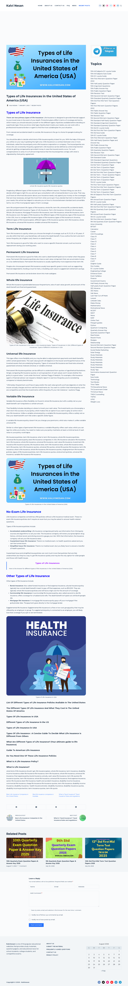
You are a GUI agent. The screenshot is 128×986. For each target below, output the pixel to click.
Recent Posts (84, 5)
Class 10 (94, 236)
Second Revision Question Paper (103, 347)
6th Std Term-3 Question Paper (102, 180)
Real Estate (95, 335)
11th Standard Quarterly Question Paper (106, 125)
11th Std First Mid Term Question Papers (106, 130)
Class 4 (93, 246)
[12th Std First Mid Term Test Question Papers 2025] (103, 848)
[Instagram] (107, 5)
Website (81, 887)
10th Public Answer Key (99, 88)
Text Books (95, 382)
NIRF (92, 318)
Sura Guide (95, 377)
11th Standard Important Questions (104, 123)
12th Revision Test (97, 153)
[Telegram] (110, 5)
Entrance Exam (96, 273)
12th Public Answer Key (99, 145)
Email (56, 887)
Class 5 (93, 249)
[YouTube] (114, 5)
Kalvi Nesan (14, 5)
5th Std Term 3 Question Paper (102, 170)
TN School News (97, 392)
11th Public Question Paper (101, 113)
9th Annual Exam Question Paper (103, 214)
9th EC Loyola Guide (98, 217)
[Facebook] (100, 5)
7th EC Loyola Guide (98, 182)
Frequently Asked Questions (58, 949)
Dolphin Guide (96, 264)
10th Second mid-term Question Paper (105, 96)
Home (40, 5)
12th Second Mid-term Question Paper (105, 155)
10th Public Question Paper (101, 91)
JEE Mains (94, 291)
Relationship (95, 343)
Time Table (95, 384)
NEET (93, 313)
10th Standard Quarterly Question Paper (106, 98)
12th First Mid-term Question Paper (104, 138)
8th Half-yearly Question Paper (102, 204)
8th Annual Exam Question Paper (103, 199)
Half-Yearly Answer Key (99, 283)
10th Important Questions (100, 86)
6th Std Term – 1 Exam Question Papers (106, 175)
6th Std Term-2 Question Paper (102, 177)
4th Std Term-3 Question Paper (102, 167)
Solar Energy (95, 352)
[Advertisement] (64, 25)
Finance (93, 278)
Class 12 (94, 241)
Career (93, 232)
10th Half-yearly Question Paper (103, 84)
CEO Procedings (97, 234)
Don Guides (95, 266)
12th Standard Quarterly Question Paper (106, 162)
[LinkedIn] (117, 5)
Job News (94, 293)
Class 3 (93, 244)
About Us (48, 5)
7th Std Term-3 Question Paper (102, 192)
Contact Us (59, 5)
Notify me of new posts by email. (43, 919)
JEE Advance (95, 288)
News (74, 5)
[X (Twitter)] (103, 5)
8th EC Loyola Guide (98, 202)
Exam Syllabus (96, 276)
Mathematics (96, 306)
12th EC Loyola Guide (98, 135)
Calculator (94, 229)
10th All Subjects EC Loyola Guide (103, 71)
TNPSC (93, 397)
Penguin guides (96, 323)
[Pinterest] (56, 807)
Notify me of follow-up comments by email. (47, 915)
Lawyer (93, 298)
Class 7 (93, 254)
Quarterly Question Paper (100, 333)
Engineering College (98, 271)
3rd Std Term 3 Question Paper (102, 165)
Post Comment (36, 925)
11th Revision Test (97, 116)
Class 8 (93, 256)
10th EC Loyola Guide (99, 76)
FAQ (68, 5)
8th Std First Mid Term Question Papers (106, 207)
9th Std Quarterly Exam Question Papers (106, 222)
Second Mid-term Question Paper (103, 345)
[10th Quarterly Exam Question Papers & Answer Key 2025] (24, 848)
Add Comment (36, 893)
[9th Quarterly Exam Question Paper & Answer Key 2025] (64, 848)
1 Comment (23, 866)
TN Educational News (99, 387)
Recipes (94, 340)
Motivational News (98, 308)
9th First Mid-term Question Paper (104, 219)
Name (32, 887)
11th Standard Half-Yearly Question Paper (106, 120)
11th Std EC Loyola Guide (100, 128)
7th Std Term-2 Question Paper (102, 190)
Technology (95, 379)
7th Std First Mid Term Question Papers (106, 187)
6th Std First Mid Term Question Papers (106, 172)
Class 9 (93, 259)
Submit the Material (54, 946)
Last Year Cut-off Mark (99, 296)
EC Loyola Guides (97, 269)
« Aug (103, 971)
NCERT (93, 310)
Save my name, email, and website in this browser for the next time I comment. (56, 910)
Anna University (96, 224)
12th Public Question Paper (101, 148)
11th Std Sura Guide (98, 133)
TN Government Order (99, 389)
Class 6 (93, 251)
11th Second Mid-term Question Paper (105, 118)
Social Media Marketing (99, 350)
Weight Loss (95, 402)
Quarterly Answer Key (99, 330)
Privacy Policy (52, 955)
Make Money (95, 303)
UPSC (93, 399)
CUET (93, 261)
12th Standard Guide (98, 157)
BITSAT (93, 227)
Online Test (95, 320)
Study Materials (96, 355)
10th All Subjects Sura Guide (101, 74)
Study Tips (95, 370)
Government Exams (98, 281)
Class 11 (93, 239)
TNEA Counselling (97, 394)
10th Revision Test (97, 93)
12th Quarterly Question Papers (102, 150)
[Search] (121, 5)
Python (93, 325)
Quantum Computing (99, 328)
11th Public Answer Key (99, 111)
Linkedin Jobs (96, 301)
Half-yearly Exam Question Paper (103, 286)
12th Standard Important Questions (104, 160)
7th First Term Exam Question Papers (105, 185)
